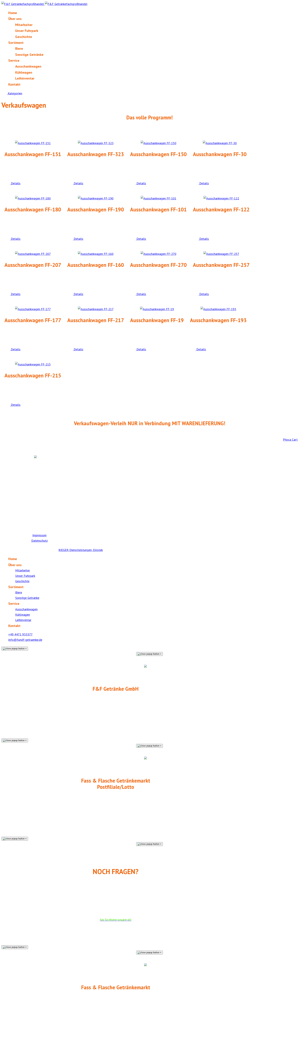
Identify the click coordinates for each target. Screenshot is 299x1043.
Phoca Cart (290, 440)
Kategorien (14, 93)
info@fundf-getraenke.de (25, 640)
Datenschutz (39, 541)
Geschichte (23, 36)
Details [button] (15, 183)
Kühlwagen (23, 72)
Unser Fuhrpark (26, 30)
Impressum (39, 535)
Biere (19, 48)
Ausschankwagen (28, 66)
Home (12, 13)
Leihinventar (24, 78)
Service (13, 60)
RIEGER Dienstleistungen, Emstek (80, 550)
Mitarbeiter (24, 25)
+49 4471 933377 (20, 634)
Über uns (15, 18)
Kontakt (14, 84)
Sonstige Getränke (29, 54)
